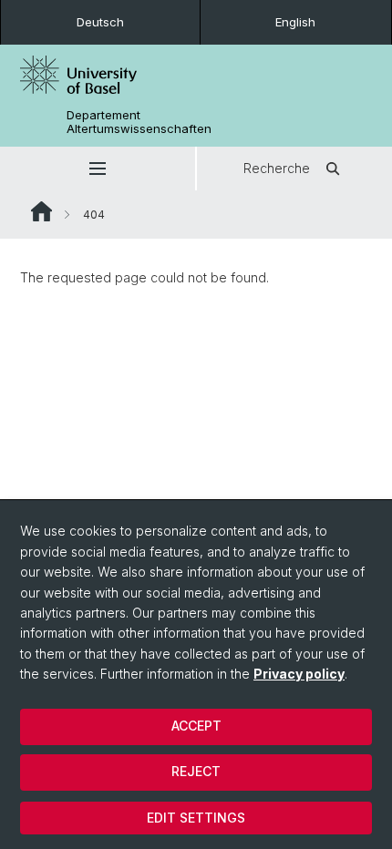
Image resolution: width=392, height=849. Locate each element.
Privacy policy (299, 673)
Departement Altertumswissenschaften (139, 122)
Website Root (41, 211)
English (295, 22)
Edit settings (196, 817)
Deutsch (100, 22)
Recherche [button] (276, 168)
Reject (196, 771)
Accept (196, 725)
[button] (97, 168)
